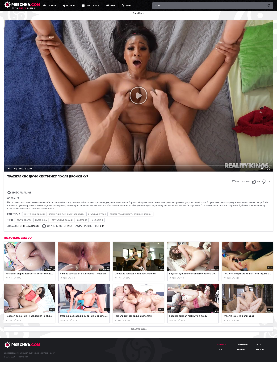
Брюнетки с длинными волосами (66, 214)
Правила (240, 349)
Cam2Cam (138, 13)
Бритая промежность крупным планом (130, 214)
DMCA (258, 345)
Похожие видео (18, 237)
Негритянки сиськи (34, 214)
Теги (219, 349)
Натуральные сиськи (61, 220)
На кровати (97, 220)
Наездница (41, 220)
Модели (260, 349)
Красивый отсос (97, 214)
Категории (242, 345)
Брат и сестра (24, 220)
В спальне (81, 220)
